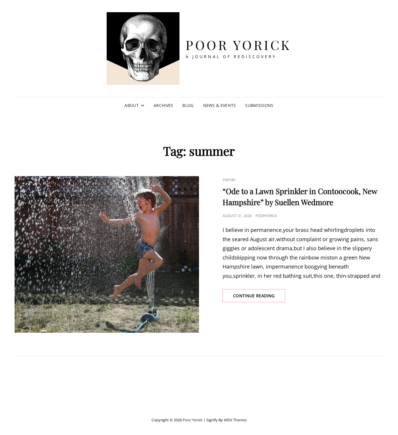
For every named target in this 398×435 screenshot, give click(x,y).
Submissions (259, 105)
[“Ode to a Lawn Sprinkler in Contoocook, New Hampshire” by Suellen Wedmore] (107, 254)
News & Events (219, 105)
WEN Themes (235, 420)
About (131, 105)
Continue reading (259, 297)
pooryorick (266, 215)
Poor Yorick (238, 44)
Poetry (229, 180)
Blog (187, 105)
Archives (163, 105)
